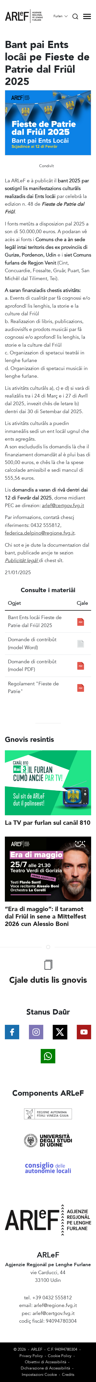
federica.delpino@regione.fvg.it (39, 533)
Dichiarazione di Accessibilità (45, 1368)
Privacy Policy (31, 1356)
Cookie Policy (59, 1356)
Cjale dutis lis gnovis (48, 980)
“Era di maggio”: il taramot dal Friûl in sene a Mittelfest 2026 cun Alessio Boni (45, 916)
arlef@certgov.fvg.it (63, 505)
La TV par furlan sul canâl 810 (47, 823)
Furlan (58, 16)
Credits (68, 1374)
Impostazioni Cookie (39, 1374)
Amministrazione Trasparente (48, 1329)
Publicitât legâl (22, 560)
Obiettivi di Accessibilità (45, 1362)
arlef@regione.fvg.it (55, 1305)
